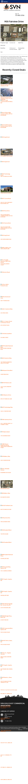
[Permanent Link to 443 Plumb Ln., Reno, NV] (7, 678)
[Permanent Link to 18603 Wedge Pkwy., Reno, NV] (7, 617)
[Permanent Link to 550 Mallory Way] (7, 456)
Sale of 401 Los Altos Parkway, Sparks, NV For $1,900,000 (6, 98)
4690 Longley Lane (5, 248)
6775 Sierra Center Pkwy (7, 156)
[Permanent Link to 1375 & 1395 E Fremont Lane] (7, 285)
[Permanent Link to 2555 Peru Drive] (7, 210)
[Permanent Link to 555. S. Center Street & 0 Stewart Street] (7, 322)
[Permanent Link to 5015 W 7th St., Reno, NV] (7, 641)
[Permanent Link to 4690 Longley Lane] (6, 247)
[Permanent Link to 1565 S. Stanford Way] (7, 309)
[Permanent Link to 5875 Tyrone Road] (7, 198)
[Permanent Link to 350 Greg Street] (7, 235)
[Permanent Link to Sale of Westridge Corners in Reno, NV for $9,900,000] (7, 115)
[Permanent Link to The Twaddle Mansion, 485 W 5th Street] (7, 262)
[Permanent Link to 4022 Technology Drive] (7, 175)
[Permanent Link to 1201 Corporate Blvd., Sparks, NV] (7, 629)
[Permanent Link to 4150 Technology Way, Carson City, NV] (7, 580)
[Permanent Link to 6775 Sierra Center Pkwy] (7, 155)
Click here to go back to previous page (9, 689)
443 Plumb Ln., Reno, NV (6, 779)
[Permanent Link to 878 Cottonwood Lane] (7, 298)
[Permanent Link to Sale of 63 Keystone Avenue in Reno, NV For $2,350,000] (7, 127)
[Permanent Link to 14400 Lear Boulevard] (7, 192)
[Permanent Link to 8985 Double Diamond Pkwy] (7, 555)
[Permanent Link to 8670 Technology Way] (7, 407)
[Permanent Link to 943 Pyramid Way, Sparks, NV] (7, 568)
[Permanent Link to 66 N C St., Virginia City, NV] (7, 654)
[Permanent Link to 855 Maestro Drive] (7, 395)
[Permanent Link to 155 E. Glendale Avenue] (7, 470)
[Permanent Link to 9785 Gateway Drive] (7, 419)
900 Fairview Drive (5, 488)
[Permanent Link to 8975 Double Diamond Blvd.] (7, 347)
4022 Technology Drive (6, 176)
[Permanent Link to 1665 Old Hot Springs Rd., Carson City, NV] (7, 605)
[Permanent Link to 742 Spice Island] (7, 431)
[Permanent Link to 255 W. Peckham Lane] (7, 505)
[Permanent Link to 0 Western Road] (7, 272)
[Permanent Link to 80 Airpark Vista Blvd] (7, 370)
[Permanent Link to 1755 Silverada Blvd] (7, 333)
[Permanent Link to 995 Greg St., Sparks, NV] (7, 592)
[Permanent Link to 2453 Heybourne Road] (7, 137)
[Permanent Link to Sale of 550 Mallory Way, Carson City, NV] (7, 83)
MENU (6, 2)
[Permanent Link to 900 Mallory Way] (7, 493)
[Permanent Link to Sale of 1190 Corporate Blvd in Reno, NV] (7, 102)
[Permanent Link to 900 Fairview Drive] (7, 487)
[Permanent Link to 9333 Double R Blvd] (7, 530)
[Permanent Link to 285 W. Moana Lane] (7, 382)
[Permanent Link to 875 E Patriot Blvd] (7, 223)
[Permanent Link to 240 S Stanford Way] (7, 358)
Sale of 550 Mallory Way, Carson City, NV (7, 85)
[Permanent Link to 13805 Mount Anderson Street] (7, 445)
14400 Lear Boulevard (6, 193)
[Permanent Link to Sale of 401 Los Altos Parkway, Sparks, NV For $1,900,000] (7, 96)
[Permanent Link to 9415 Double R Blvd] (7, 542)
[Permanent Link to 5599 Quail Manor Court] (7, 161)
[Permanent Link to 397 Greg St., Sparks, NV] (7, 666)
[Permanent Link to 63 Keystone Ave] (7, 517)
